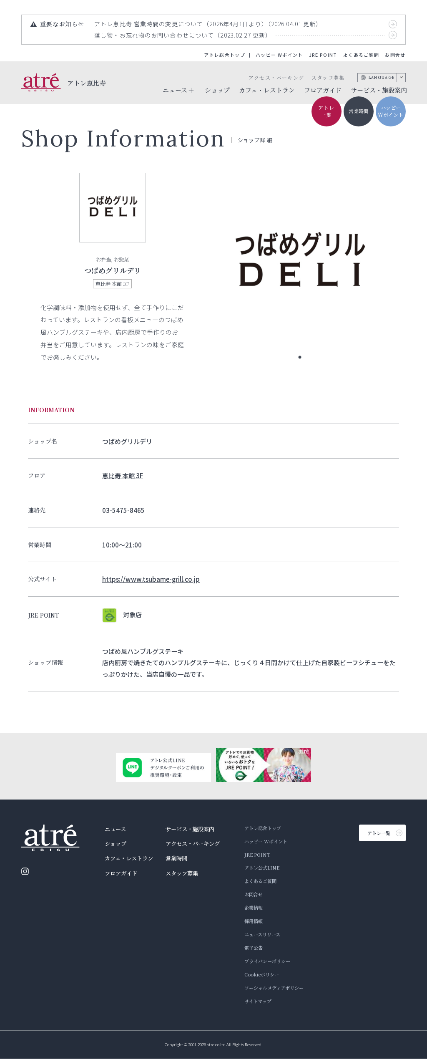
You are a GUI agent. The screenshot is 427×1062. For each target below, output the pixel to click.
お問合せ (395, 55)
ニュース (115, 829)
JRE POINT (323, 55)
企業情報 (253, 907)
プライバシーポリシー (267, 961)
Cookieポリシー (261, 974)
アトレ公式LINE (261, 867)
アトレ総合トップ (224, 55)
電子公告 (253, 947)
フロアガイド (323, 90)
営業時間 (359, 110)
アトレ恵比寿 (86, 82)
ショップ (217, 90)
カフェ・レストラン (267, 90)
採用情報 (253, 921)
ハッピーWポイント (390, 111)
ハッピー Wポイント (279, 55)
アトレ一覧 (326, 111)
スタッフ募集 (328, 77)
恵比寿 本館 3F (122, 475)
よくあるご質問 (361, 55)
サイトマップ (257, 1001)
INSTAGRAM (25, 871)
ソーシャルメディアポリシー (274, 987)
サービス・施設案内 (379, 90)
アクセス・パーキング (276, 77)
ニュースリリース (262, 934)
